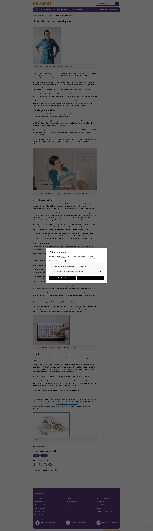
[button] (100, 266)
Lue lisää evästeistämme (56, 261)
